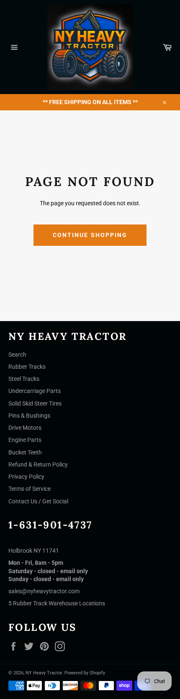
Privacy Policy (26, 476)
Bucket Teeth (25, 452)
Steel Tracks (23, 378)
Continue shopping (90, 235)
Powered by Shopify (84, 673)
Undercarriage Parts (34, 391)
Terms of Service (29, 488)
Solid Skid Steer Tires (35, 403)
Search (17, 354)
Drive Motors (24, 427)
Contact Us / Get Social (38, 501)
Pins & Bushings (29, 415)
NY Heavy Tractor (44, 673)
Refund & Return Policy (38, 464)
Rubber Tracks (27, 366)
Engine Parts (24, 439)
